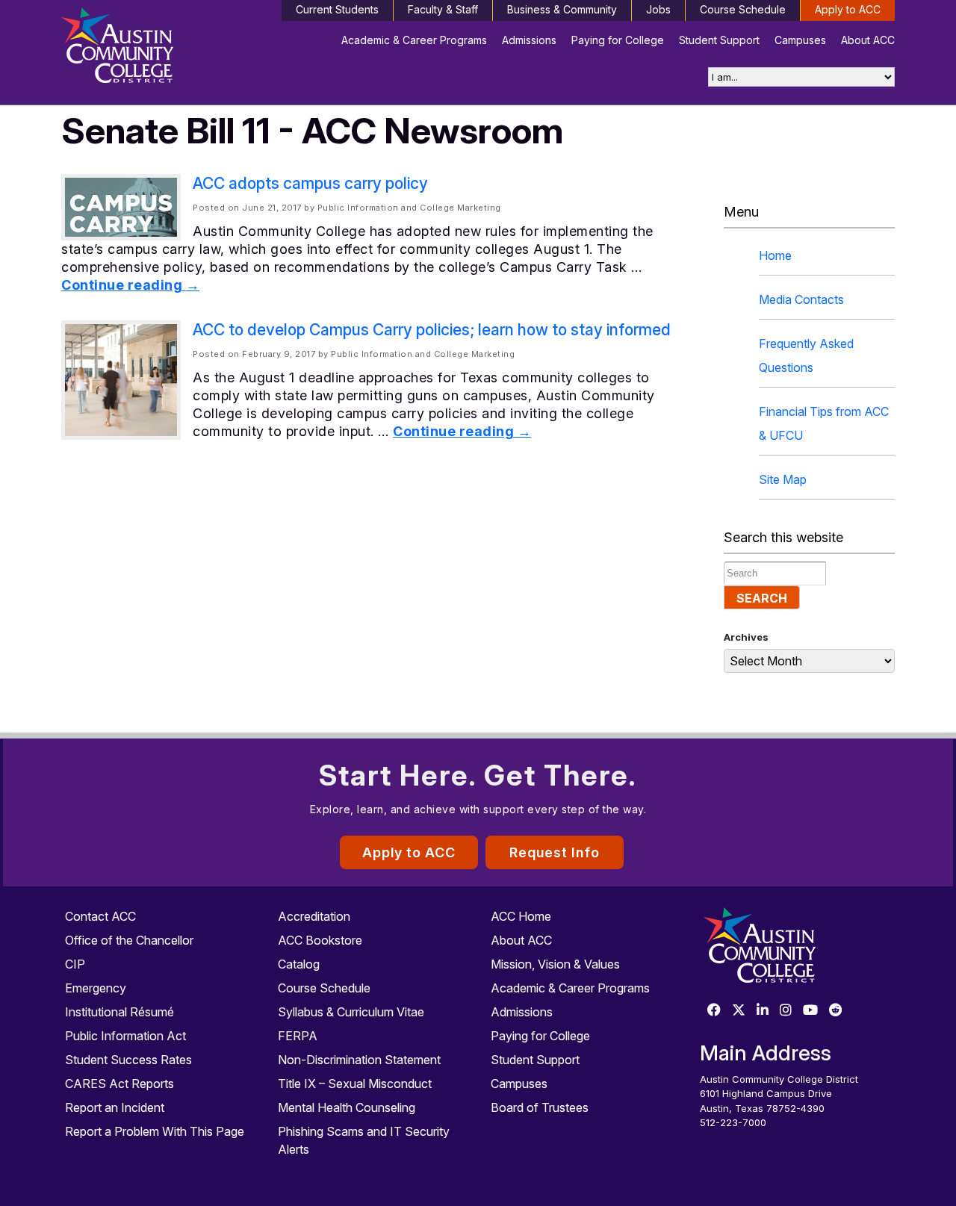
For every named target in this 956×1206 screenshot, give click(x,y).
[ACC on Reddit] (835, 1010)
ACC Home (521, 916)
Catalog (299, 964)
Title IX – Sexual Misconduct (355, 1083)
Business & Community (562, 9)
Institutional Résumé (119, 1011)
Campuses (800, 40)
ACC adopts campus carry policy (310, 183)
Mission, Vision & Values (555, 964)
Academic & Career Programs (414, 40)
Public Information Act (125, 1035)
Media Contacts (801, 299)
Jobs (658, 9)
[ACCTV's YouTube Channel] (810, 1010)
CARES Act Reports (119, 1083)
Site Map (783, 479)
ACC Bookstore (320, 940)
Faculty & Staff (443, 9)
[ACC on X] (738, 1010)
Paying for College (617, 40)
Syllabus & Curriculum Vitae (351, 1011)
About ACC (868, 40)
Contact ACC (100, 916)
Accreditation (314, 916)
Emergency (95, 987)
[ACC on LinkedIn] (762, 1010)
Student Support (719, 40)
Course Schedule (743, 9)
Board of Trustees (540, 1107)
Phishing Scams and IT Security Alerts (364, 1140)
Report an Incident (114, 1107)
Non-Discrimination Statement (359, 1059)
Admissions (529, 40)
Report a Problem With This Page (154, 1131)
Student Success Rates (128, 1059)
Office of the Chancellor (129, 940)
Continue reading (130, 285)
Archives (746, 637)
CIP (75, 964)
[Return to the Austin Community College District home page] (158, 48)
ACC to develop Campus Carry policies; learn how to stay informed (432, 329)
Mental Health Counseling (346, 1107)
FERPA (297, 1035)
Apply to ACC (848, 9)
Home (775, 255)
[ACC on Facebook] (714, 1010)
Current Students (337, 9)
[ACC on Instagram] (785, 1010)
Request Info (554, 852)
